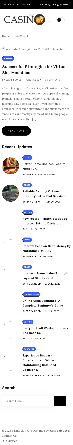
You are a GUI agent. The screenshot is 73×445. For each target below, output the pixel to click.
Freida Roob (33, 283)
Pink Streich (33, 201)
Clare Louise (13, 79)
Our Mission (24, 4)
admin (29, 174)
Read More (16, 130)
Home (6, 36)
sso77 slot (21, 36)
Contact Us (8, 4)
